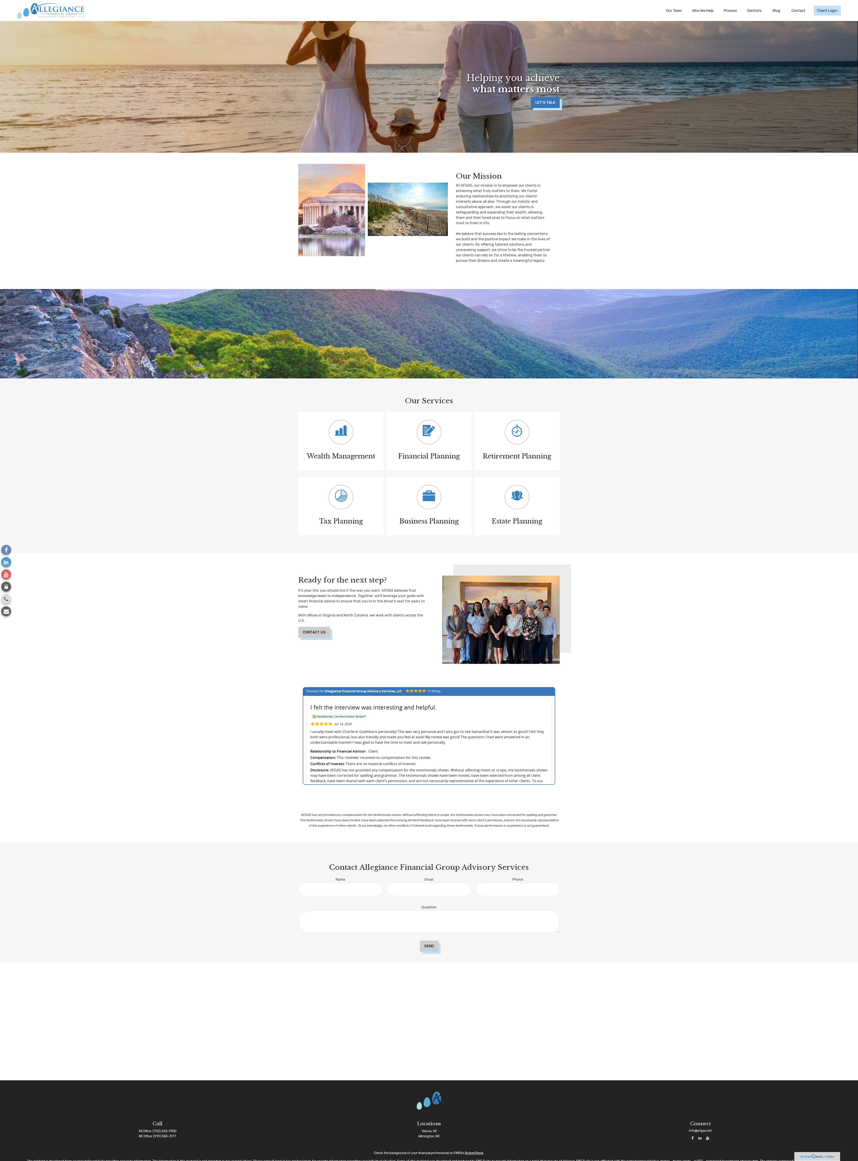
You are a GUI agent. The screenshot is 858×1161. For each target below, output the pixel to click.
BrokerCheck (474, 1153)
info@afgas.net (700, 1131)
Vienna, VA (429, 1131)
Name (340, 879)
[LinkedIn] (6, 562)
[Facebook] (6, 550)
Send (429, 946)
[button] (674, 10)
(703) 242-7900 (165, 1131)
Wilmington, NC (429, 1136)
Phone (517, 879)
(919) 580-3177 (164, 1136)
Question (429, 907)
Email (429, 879)
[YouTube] (6, 574)
